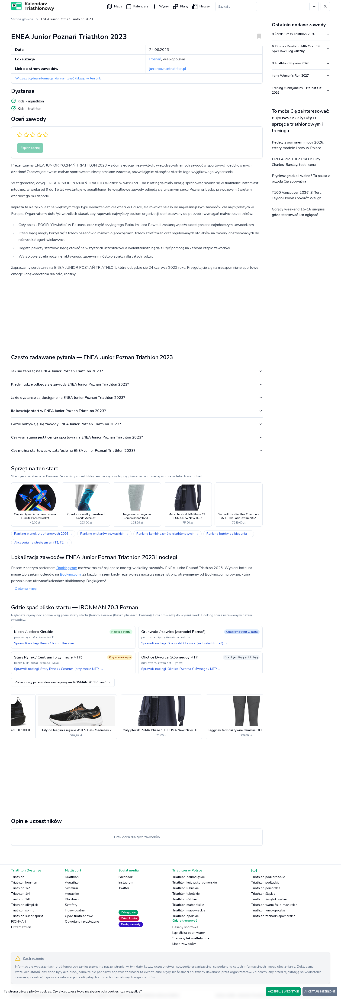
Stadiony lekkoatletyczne (190, 938)
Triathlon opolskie (185, 916)
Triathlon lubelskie (186, 893)
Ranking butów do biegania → (228, 533)
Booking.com (66, 567)
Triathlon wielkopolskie (268, 910)
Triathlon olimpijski (25, 905)
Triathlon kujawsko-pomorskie (194, 882)
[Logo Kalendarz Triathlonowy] (32, 6)
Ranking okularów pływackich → (104, 533)
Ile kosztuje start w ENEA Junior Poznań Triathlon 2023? (58, 410)
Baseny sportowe (185, 927)
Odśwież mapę (25, 588)
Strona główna (22, 19)
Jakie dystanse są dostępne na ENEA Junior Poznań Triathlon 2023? (68, 397)
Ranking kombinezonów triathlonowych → (167, 533)
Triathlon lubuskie (185, 888)
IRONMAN (18, 921)
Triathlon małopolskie (188, 905)
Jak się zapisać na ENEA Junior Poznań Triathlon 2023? (57, 371)
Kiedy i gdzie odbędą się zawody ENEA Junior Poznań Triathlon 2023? (70, 384)
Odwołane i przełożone (82, 921)
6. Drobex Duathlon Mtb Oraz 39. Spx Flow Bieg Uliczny (296, 48)
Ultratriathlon (21, 927)
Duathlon (72, 877)
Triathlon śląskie (263, 893)
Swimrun (71, 888)
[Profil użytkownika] (325, 6)
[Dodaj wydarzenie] (314, 6)
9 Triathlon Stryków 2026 (290, 63)
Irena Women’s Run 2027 (290, 75)
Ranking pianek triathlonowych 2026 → (43, 533)
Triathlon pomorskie (265, 888)
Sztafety (71, 905)
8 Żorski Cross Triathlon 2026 (293, 34)
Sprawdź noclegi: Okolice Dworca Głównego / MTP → (181, 669)
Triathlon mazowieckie (188, 910)
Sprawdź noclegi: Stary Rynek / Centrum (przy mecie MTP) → (59, 669)
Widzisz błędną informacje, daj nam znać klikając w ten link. (58, 78)
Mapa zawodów (184, 944)
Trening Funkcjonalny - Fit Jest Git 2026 (296, 90)
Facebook (126, 877)
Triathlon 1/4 (20, 893)
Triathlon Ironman (24, 882)
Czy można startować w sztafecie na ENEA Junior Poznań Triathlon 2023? (73, 450)
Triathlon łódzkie (184, 899)
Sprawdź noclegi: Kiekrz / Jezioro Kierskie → (46, 643)
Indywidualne (75, 910)
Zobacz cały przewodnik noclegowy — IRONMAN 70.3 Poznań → (63, 682)
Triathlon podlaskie (265, 882)
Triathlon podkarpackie (268, 877)
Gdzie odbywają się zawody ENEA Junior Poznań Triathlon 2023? (66, 424)
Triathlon (17, 877)
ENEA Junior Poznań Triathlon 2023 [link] (67, 19)
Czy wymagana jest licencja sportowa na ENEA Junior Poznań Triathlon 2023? (77, 437)
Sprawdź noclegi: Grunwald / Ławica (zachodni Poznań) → (184, 643)
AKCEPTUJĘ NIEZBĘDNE (319, 991)
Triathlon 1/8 (20, 899)
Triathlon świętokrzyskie (269, 899)
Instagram (126, 882)
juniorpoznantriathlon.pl (167, 68)
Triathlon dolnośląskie (188, 877)
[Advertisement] (137, 313)
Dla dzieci (72, 899)
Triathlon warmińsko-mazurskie (274, 905)
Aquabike (72, 893)
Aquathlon (72, 882)
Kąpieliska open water (188, 932)
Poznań (155, 59)
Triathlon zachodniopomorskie (273, 916)
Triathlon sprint (22, 910)
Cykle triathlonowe (79, 916)
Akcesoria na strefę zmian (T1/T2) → (41, 542)
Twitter (124, 888)
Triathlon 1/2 (20, 888)
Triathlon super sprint (27, 916)
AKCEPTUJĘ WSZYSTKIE (283, 991)
